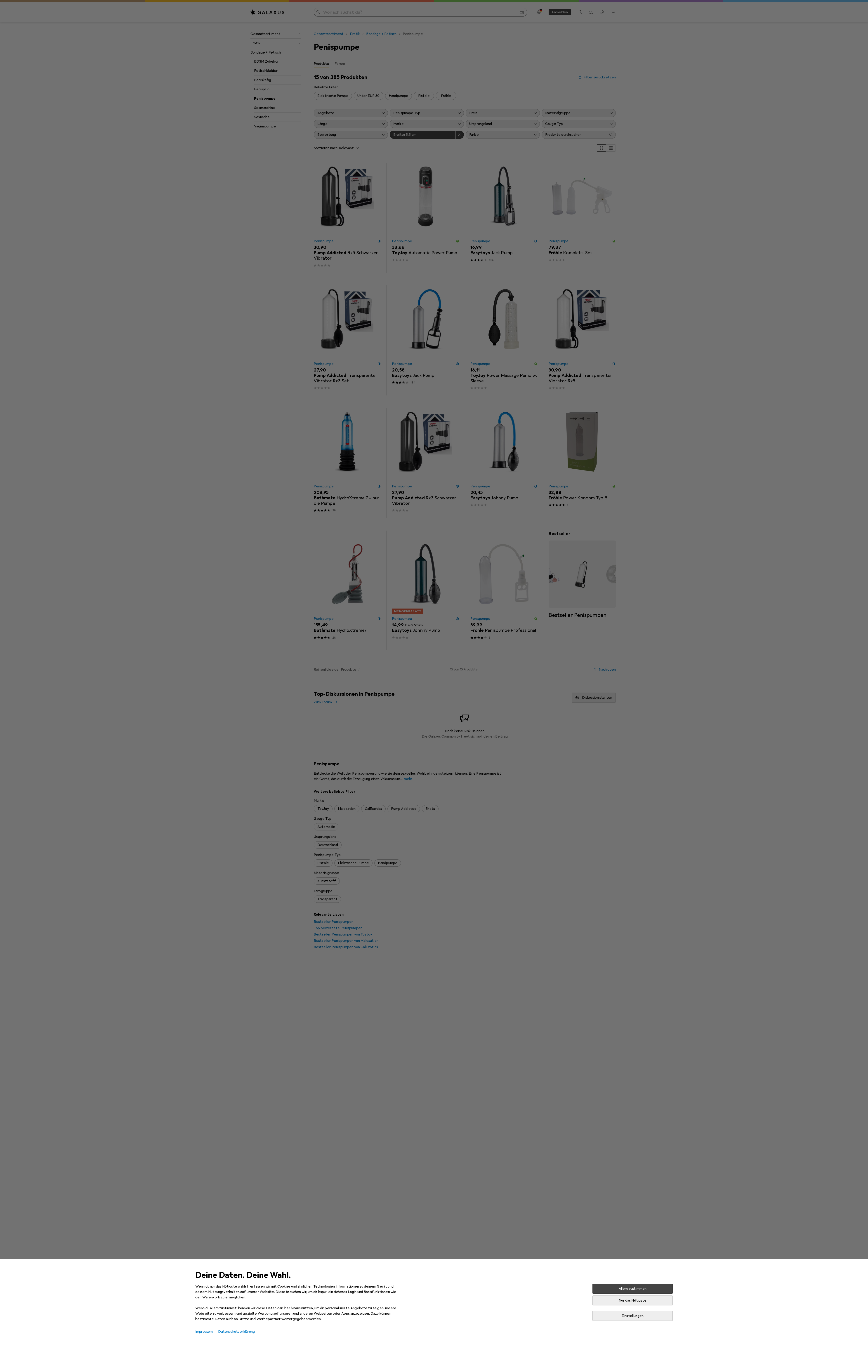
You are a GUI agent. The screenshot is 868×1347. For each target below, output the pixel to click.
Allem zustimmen (632, 1288)
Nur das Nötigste (632, 1300)
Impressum (204, 1331)
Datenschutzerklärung (236, 1331)
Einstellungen (633, 1316)
